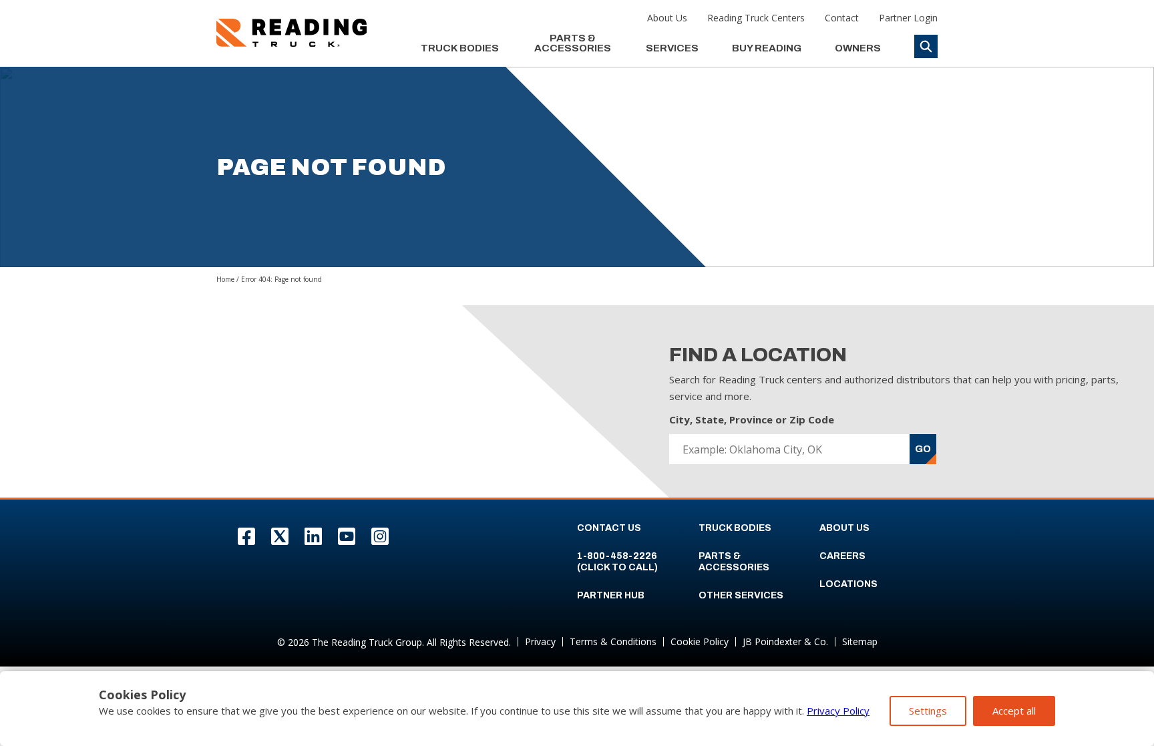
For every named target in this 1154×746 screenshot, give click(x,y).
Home (225, 279)
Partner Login (908, 17)
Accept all (1014, 710)
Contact (842, 17)
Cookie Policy (699, 641)
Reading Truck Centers (756, 17)
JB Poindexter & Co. (785, 641)
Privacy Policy (838, 710)
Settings (928, 710)
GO (923, 448)
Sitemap (860, 641)
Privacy (540, 641)
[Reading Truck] (291, 33)
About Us (667, 17)
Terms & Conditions (613, 641)
